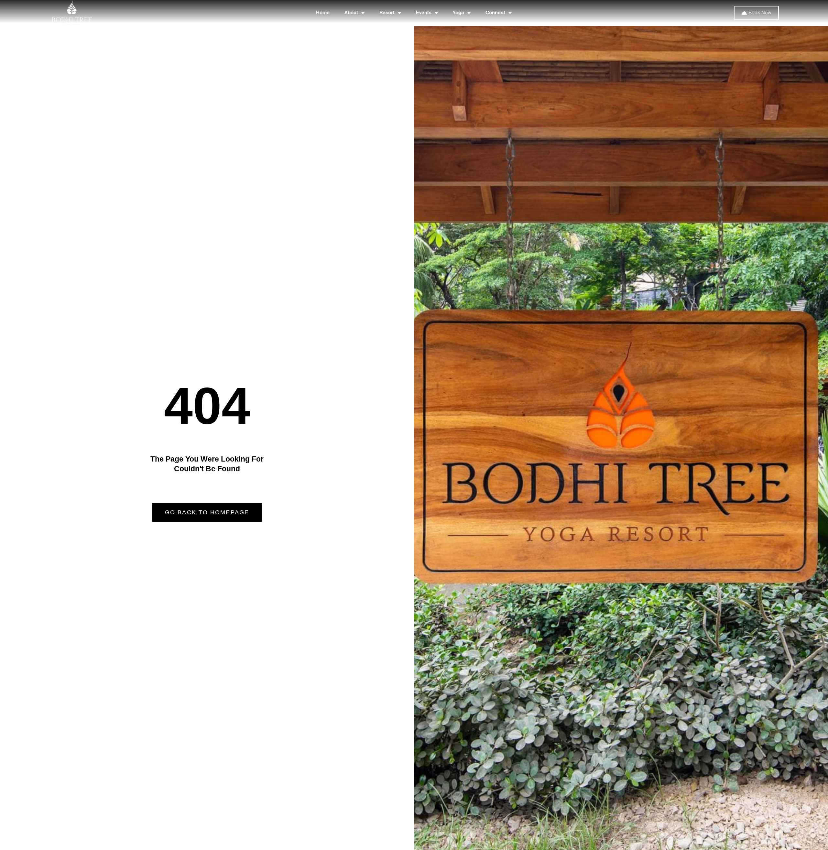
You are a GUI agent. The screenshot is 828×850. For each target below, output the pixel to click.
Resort (387, 13)
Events (423, 13)
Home (323, 13)
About (351, 13)
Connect (495, 13)
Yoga (458, 13)
